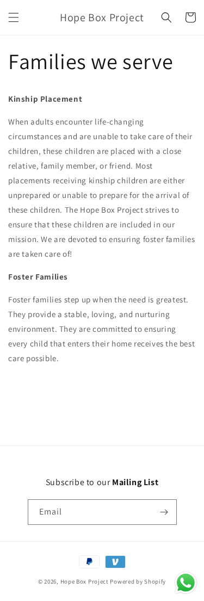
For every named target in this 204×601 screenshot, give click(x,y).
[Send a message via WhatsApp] (186, 583)
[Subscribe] (164, 512)
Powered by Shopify (138, 581)
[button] (14, 17)
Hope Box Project (84, 581)
